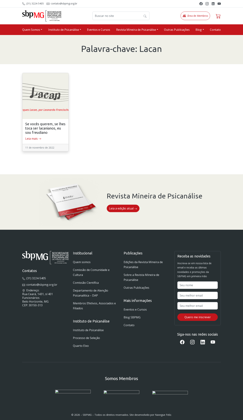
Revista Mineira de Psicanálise (136, 30)
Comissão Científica (86, 283)
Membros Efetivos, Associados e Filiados (94, 305)
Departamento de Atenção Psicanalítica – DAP (90, 293)
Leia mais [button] (31, 139)
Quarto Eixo (81, 346)
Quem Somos (31, 30)
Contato (215, 30)
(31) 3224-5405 (35, 3)
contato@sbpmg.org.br (63, 3)
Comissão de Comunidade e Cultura (91, 272)
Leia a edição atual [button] (121, 208)
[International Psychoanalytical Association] (73, 395)
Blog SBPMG (132, 317)
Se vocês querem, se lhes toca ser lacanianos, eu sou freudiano (45, 128)
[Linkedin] (213, 3)
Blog (199, 30)
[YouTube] (219, 3)
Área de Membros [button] (197, 15)
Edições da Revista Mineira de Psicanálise (143, 264)
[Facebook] (201, 3)
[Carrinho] (218, 15)
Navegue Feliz (163, 414)
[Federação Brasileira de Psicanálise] (170, 395)
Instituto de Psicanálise (63, 30)
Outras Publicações (177, 30)
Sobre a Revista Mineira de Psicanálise (141, 277)
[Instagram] (207, 3)
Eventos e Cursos (98, 30)
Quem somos (82, 262)
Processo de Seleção (86, 338)
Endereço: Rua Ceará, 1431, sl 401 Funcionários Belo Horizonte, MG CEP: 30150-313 (37, 297)
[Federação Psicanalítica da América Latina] (121, 395)
